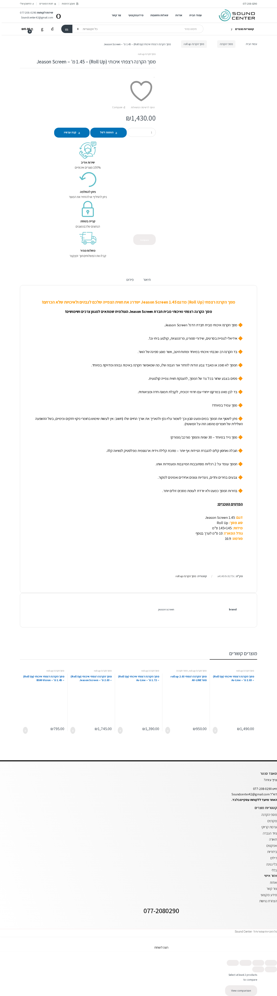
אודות (178, 15)
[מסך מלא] (258, 963)
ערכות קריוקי (269, 827)
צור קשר (116, 15)
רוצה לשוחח (161, 947)
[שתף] (245, 963)
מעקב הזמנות (68, 3)
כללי (274, 870)
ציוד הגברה (270, 833)
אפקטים (271, 845)
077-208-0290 (250, 3)
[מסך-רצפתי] (209, 200)
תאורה (273, 839)
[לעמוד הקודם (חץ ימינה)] (271, 969)
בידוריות (272, 851)
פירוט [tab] (129, 280)
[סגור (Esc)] (233, 963)
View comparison (241, 990)
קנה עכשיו (70, 132)
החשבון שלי (25, 3)
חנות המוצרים (46, 3)
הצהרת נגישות (268, 901)
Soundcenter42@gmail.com (251, 794)
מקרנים (272, 820)
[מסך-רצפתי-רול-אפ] (209, 169)
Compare (117, 107)
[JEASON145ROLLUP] (209, 101)
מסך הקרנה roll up (194, 44)
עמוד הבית (195, 15)
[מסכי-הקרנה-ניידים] (209, 184)
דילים (273, 858)
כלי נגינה (271, 864)
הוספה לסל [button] (216, 730)
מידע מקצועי (135, 15)
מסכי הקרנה (226, 44)
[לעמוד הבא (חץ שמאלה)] (258, 969)
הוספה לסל (107, 132)
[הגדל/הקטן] (271, 963)
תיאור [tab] (146, 280)
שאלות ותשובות (159, 15)
